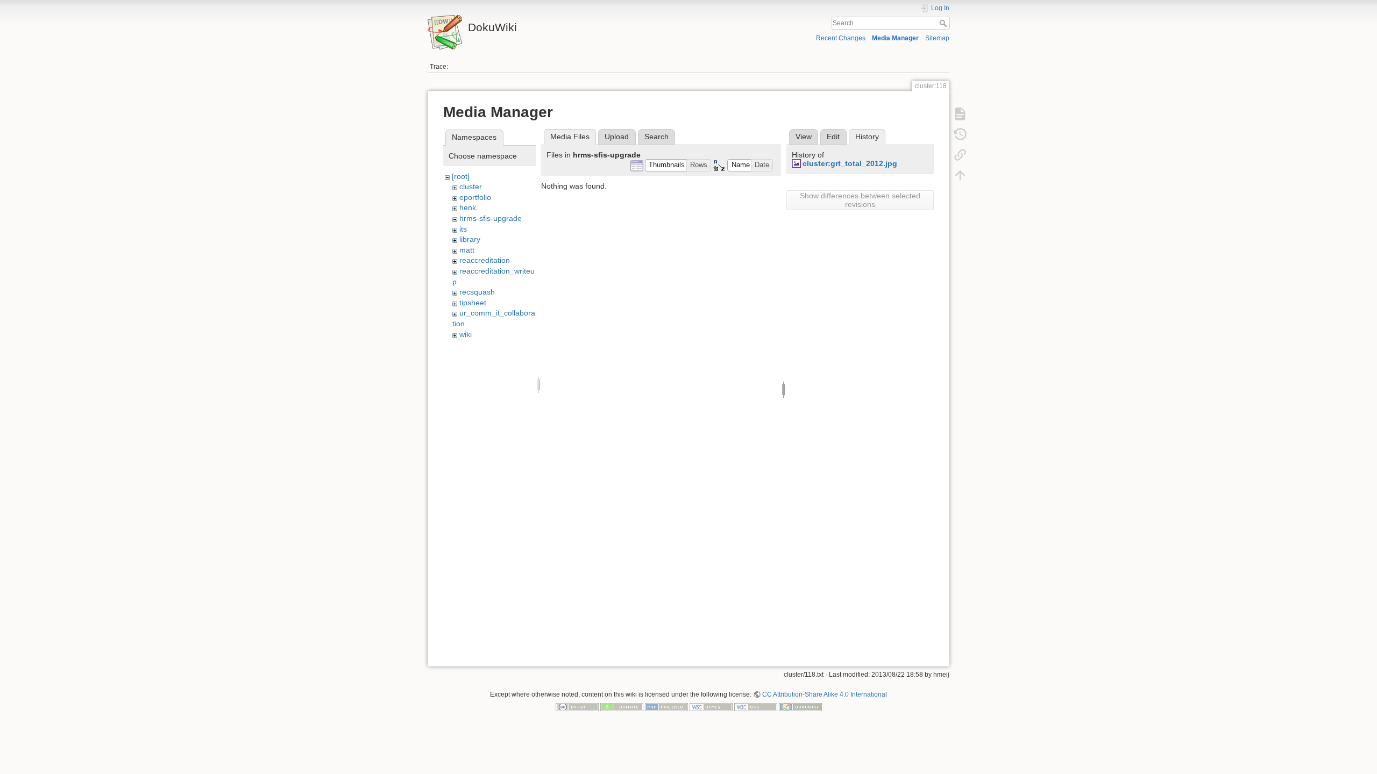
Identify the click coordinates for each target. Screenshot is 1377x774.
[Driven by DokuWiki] (800, 707)
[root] (461, 176)
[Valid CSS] (755, 707)
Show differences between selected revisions (860, 200)
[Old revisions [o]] (960, 134)
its (463, 229)
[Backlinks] (960, 155)
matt (466, 250)
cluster (470, 186)
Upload (617, 136)
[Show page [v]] (960, 114)
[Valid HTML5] (711, 707)
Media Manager (895, 38)
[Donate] (621, 707)
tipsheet (472, 302)
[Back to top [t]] (960, 175)
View (804, 136)
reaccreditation (484, 260)
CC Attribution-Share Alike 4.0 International (824, 694)
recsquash (477, 292)
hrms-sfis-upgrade (490, 218)
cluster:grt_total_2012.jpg (850, 163)
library (469, 239)
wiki (465, 334)
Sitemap (937, 38)
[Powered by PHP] (666, 707)
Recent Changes (840, 38)
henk (467, 207)
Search (944, 23)
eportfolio (475, 197)
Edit (833, 136)
